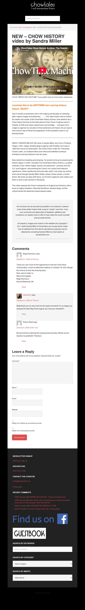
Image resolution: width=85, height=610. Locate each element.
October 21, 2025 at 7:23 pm (28, 300)
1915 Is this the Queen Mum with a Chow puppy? (43, 509)
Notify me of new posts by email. (23, 430)
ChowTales (42, 5)
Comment (16, 361)
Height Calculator (20, 506)
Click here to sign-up (20, 461)
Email (14, 398)
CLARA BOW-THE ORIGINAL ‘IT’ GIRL (42, 506)
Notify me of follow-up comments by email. (27, 423)
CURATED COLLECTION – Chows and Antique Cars (47, 497)
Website (15, 409)
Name (14, 387)
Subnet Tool (18, 509)
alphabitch (27, 295)
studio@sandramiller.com (21, 481)
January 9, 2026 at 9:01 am (27, 327)
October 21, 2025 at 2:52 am (27, 259)
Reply (24, 287)
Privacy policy (17, 487)
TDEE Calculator (20, 497)
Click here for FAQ (19, 471)
